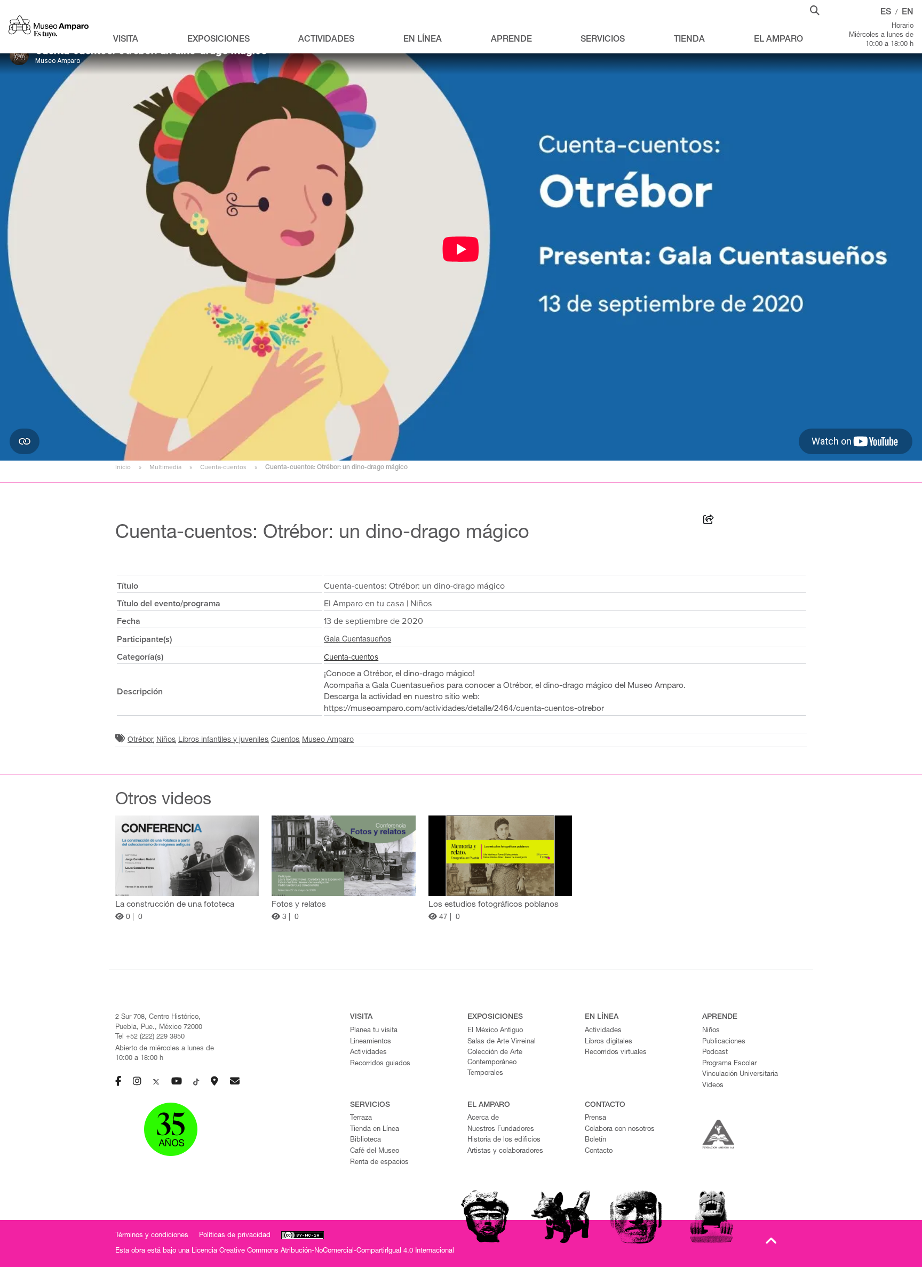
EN (907, 13)
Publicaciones (723, 1042)
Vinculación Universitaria (740, 1074)
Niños (166, 740)
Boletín (595, 1140)
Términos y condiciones (151, 1235)
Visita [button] (125, 40)
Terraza (361, 1118)
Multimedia (165, 467)
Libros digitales (608, 1042)
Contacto (599, 1151)
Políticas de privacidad (235, 1235)
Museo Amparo (328, 740)
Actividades (368, 1052)
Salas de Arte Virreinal (501, 1042)
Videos (713, 1085)
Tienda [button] (689, 40)
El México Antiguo (495, 1030)
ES (885, 13)
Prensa (595, 1118)
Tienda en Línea (374, 1129)
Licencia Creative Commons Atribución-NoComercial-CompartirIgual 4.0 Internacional (323, 1251)
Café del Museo (374, 1151)
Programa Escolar (729, 1063)
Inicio (123, 467)
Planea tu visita (374, 1030)
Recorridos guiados (380, 1063)
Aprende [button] (511, 40)
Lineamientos (370, 1042)
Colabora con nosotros (620, 1129)
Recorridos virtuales (616, 1052)
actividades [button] (326, 40)
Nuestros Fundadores (500, 1129)
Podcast (715, 1052)
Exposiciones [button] (218, 40)
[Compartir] (708, 521)
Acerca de (483, 1118)
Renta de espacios (379, 1162)
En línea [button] (422, 40)
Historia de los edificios (504, 1140)
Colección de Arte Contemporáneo (494, 1057)
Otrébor (141, 740)
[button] (815, 9)
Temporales (485, 1073)
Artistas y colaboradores (505, 1151)
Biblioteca (365, 1140)
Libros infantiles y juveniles (223, 740)
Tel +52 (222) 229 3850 (150, 1037)
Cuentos (285, 740)
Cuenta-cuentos (223, 467)
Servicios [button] (603, 40)
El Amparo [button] (778, 40)
